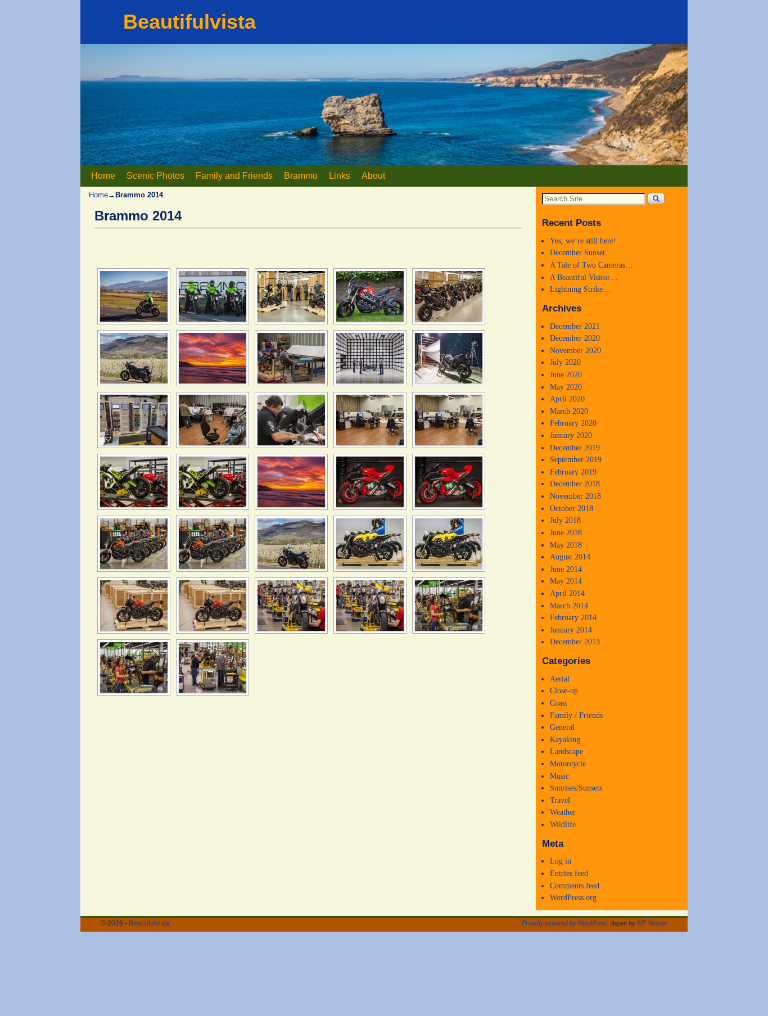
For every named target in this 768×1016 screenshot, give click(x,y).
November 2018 (575, 495)
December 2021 (575, 326)
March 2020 (569, 411)
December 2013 (575, 641)
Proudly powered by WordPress (564, 923)
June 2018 (566, 532)
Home (103, 175)
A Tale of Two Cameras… (591, 264)
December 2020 (575, 337)
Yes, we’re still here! (583, 240)
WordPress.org (573, 897)
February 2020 (573, 422)
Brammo (301, 175)
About (373, 175)
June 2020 (566, 374)
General (562, 727)
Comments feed (574, 885)
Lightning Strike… (580, 289)
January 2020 (571, 435)
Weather (563, 811)
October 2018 (571, 508)
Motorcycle (568, 763)
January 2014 (571, 629)
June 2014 (566, 569)
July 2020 (565, 362)
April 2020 (567, 398)
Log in (560, 860)
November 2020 (575, 350)
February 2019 (573, 471)
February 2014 (573, 617)
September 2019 (576, 459)
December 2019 (575, 447)
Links (339, 175)
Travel (560, 800)
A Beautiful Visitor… (584, 277)
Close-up (564, 690)
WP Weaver (651, 923)
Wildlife (563, 824)
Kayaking (565, 739)
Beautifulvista (189, 21)
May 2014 (566, 580)
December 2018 (575, 483)
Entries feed (569, 873)
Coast (558, 702)
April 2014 (567, 593)
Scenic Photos (155, 175)
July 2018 (565, 520)
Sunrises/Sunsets (576, 787)
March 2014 (569, 605)
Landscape (566, 751)
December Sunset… (581, 252)
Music (559, 775)
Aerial (560, 678)
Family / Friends (576, 715)
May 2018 (566, 544)
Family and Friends (234, 175)
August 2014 (570, 556)
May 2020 (566, 386)
